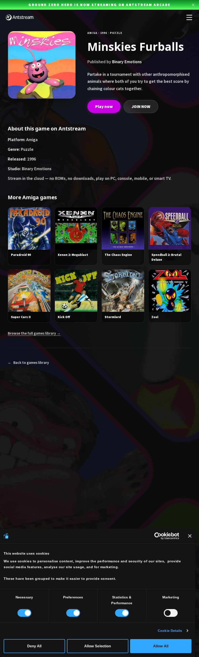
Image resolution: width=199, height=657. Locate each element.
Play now (104, 106)
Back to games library (28, 362)
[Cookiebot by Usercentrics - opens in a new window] (158, 536)
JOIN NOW (141, 106)
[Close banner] (189, 536)
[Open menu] (189, 17)
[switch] (73, 613)
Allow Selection (97, 646)
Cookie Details (170, 631)
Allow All (160, 646)
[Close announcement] (193, 5)
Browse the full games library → (34, 333)
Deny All (34, 646)
